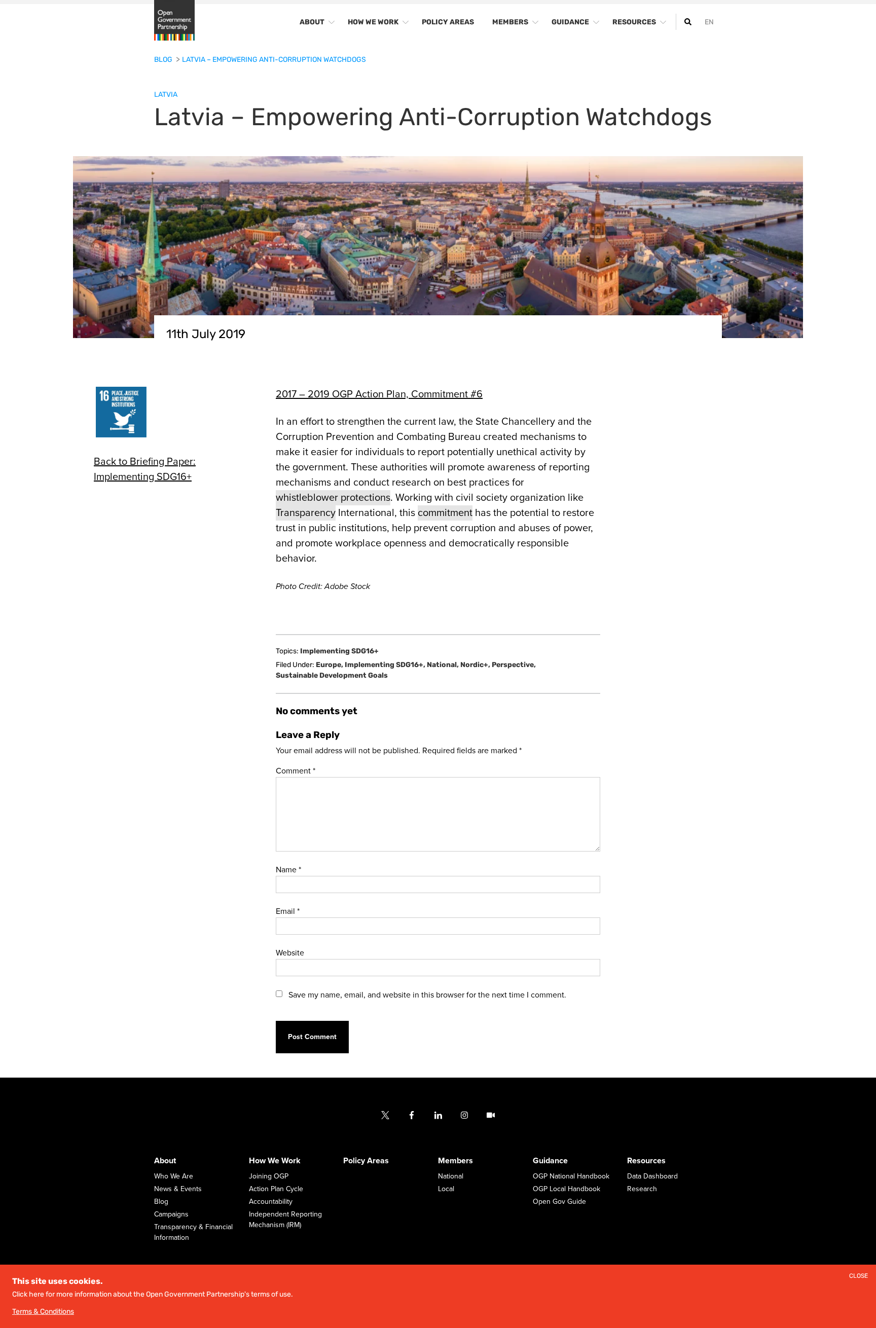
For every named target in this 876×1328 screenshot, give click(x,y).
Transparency (306, 513)
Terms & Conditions (43, 1311)
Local (446, 1189)
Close (858, 1276)
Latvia (165, 94)
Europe (329, 664)
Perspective (514, 664)
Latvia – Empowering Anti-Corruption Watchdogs (274, 59)
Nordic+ (475, 664)
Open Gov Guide (559, 1202)
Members (455, 1161)
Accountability (271, 1202)
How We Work (275, 1161)
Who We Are (173, 1176)
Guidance (550, 1161)
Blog (164, 59)
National (443, 664)
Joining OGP (268, 1176)
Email (288, 911)
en (709, 22)
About (165, 1161)
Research (642, 1189)
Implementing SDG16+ (339, 651)
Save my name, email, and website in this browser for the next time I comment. (427, 995)
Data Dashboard (652, 1176)
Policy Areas (366, 1161)
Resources (646, 1161)
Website (290, 953)
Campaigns (171, 1214)
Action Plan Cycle (276, 1189)
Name (288, 870)
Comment (295, 771)
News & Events (178, 1189)
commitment (445, 513)
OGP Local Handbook (566, 1189)
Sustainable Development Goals (332, 675)
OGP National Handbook (571, 1176)
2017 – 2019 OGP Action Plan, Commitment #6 (379, 394)
